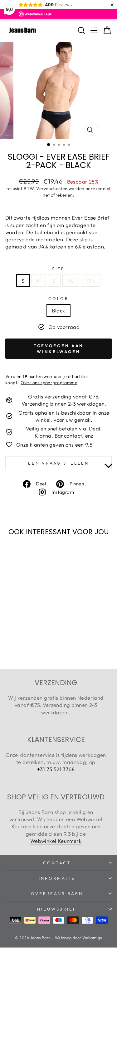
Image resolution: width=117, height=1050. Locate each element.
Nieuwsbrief (57, 909)
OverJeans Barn (57, 893)
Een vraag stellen (58, 463)
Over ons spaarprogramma (49, 382)
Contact (57, 862)
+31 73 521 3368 (56, 769)
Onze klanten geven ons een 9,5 (54, 444)
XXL (90, 280)
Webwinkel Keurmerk (55, 841)
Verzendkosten (51, 188)
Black (58, 310)
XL (70, 280)
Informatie (57, 878)
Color (58, 298)
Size (58, 268)
